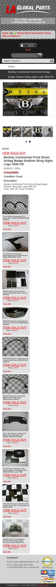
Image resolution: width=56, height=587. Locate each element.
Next (49, 132)
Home (11, 66)
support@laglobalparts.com (26, 561)
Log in (30, 45)
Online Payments (47, 567)
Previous (7, 132)
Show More (7, 229)
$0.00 (28, 49)
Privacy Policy (43, 585)
